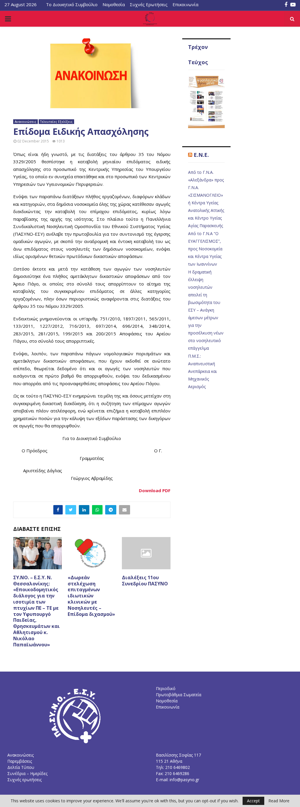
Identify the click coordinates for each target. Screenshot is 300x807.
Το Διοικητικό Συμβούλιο (72, 4)
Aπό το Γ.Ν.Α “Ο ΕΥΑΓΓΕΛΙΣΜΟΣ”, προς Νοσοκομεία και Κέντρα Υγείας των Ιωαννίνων (205, 249)
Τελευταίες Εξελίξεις (56, 122)
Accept (253, 800)
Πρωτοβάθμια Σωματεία (178, 694)
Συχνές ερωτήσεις (24, 779)
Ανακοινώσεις (25, 122)
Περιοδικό (165, 688)
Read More (278, 801)
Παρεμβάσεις (19, 761)
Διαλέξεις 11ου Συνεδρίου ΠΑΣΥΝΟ (145, 580)
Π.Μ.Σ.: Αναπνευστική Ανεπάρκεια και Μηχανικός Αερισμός (202, 371)
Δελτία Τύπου (20, 767)
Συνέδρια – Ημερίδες (27, 773)
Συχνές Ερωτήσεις (149, 4)
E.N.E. (201, 154)
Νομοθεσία (114, 4)
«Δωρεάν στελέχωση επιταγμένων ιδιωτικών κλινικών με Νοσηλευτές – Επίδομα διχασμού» (91, 595)
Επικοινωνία (185, 4)
